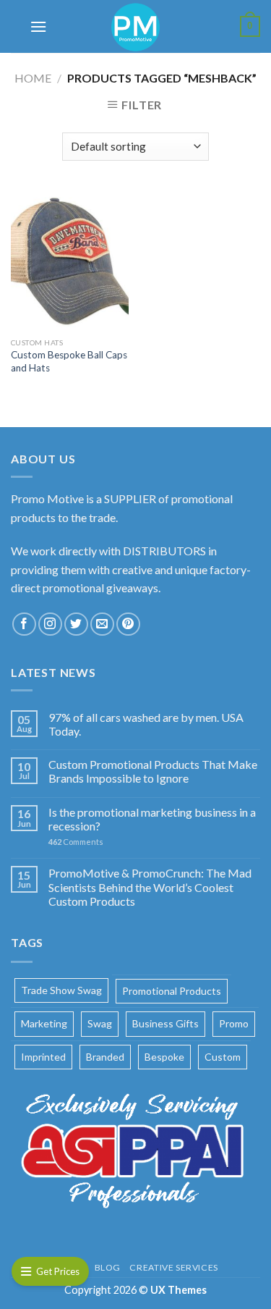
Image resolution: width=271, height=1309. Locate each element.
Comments (75, 841)
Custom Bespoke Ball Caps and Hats (69, 361)
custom (223, 1057)
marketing (44, 1023)
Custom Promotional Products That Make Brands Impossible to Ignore (152, 771)
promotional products (171, 991)
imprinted (43, 1057)
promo (234, 1023)
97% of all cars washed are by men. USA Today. (146, 724)
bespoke (164, 1057)
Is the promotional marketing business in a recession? (152, 819)
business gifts (165, 1023)
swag (99, 1023)
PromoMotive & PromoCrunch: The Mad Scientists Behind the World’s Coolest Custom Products (149, 886)
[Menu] (38, 26)
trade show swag (61, 990)
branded (105, 1057)
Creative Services (173, 1267)
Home (32, 78)
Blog (108, 1267)
